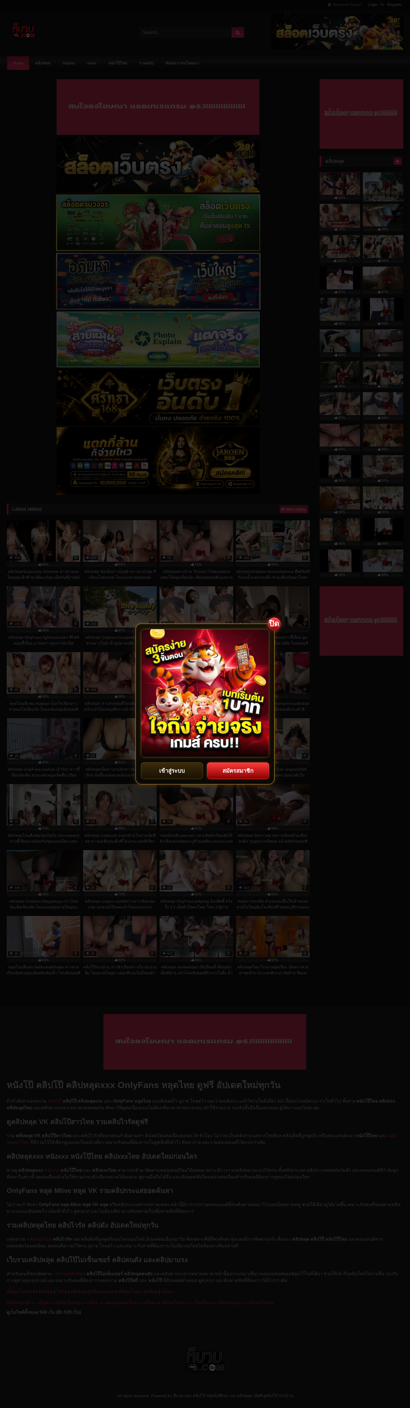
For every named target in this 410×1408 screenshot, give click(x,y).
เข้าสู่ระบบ (172, 771)
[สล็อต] (205, 693)
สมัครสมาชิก (238, 771)
